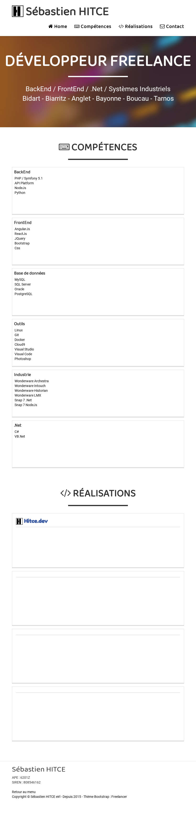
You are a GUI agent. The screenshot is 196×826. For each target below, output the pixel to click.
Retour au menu (24, 792)
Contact (174, 26)
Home (60, 26)
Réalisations (138, 26)
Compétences (95, 26)
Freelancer (119, 797)
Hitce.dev (36, 521)
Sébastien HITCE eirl (45, 797)
